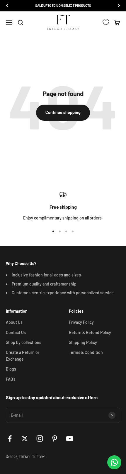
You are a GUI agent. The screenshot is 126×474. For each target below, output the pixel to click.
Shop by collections (23, 342)
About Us (14, 322)
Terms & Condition (86, 352)
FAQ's (11, 379)
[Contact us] (114, 462)
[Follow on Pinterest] (55, 438)
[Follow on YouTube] (70, 438)
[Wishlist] (106, 22)
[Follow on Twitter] (25, 438)
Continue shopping (63, 112)
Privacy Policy (81, 322)
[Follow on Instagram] (40, 438)
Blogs (11, 368)
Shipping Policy (83, 342)
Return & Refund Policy (90, 332)
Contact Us (16, 332)
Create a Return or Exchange (22, 355)
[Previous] (7, 5)
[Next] (119, 5)
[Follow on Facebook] (10, 438)
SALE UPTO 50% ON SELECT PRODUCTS (63, 5)
